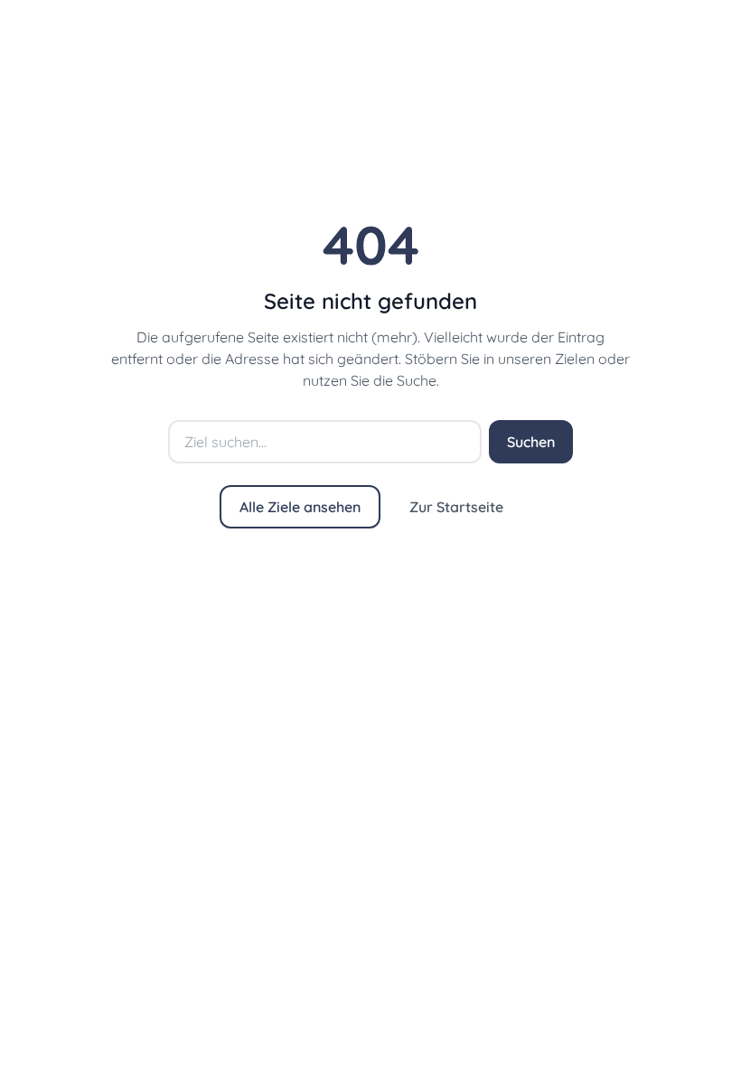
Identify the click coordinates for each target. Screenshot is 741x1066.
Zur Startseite (456, 507)
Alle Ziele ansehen (300, 507)
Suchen (531, 442)
